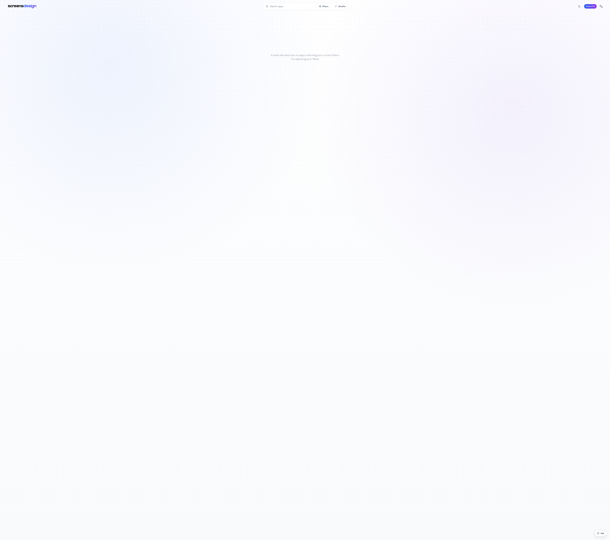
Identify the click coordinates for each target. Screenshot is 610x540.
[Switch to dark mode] (579, 6)
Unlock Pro (590, 6)
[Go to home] (22, 6)
